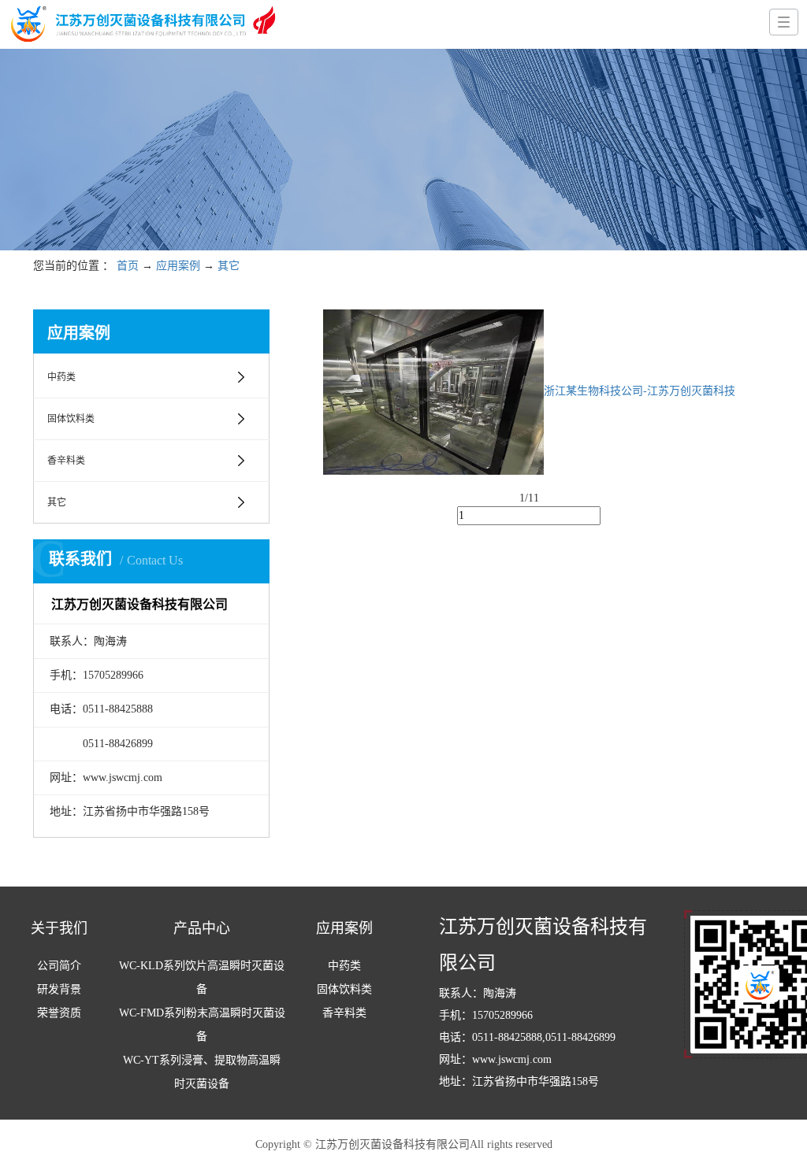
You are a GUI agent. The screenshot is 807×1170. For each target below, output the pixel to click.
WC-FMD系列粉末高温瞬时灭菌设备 (202, 1024)
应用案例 (178, 266)
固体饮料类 (71, 418)
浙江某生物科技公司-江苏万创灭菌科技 (639, 391)
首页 (128, 266)
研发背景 (59, 989)
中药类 (61, 377)
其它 (229, 266)
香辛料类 (66, 460)
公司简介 (59, 966)
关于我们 (59, 928)
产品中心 (201, 928)
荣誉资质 (59, 1013)
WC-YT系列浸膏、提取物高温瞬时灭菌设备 (202, 1072)
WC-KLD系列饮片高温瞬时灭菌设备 (201, 977)
